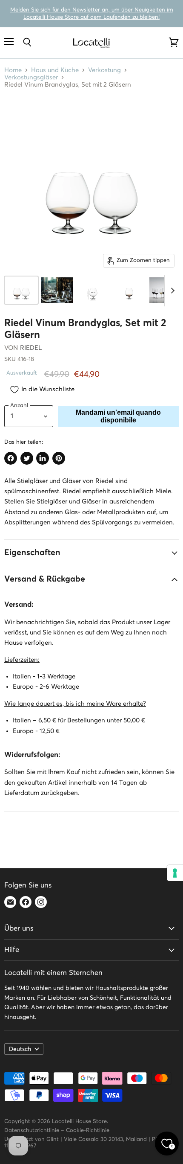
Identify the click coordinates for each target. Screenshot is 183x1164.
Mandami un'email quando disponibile (118, 416)
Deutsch (20, 1049)
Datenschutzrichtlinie (31, 1130)
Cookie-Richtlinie (87, 1130)
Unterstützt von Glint (31, 1139)
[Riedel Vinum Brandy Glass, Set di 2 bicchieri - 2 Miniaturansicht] (57, 290)
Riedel (31, 348)
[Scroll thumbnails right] (171, 291)
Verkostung (104, 70)
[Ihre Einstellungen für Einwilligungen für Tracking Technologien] (175, 873)
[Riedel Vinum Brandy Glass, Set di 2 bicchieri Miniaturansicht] (21, 290)
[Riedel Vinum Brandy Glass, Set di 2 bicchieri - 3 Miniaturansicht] (93, 290)
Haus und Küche (55, 70)
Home (13, 70)
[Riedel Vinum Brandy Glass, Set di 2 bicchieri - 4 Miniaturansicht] (129, 290)
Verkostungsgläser (31, 77)
